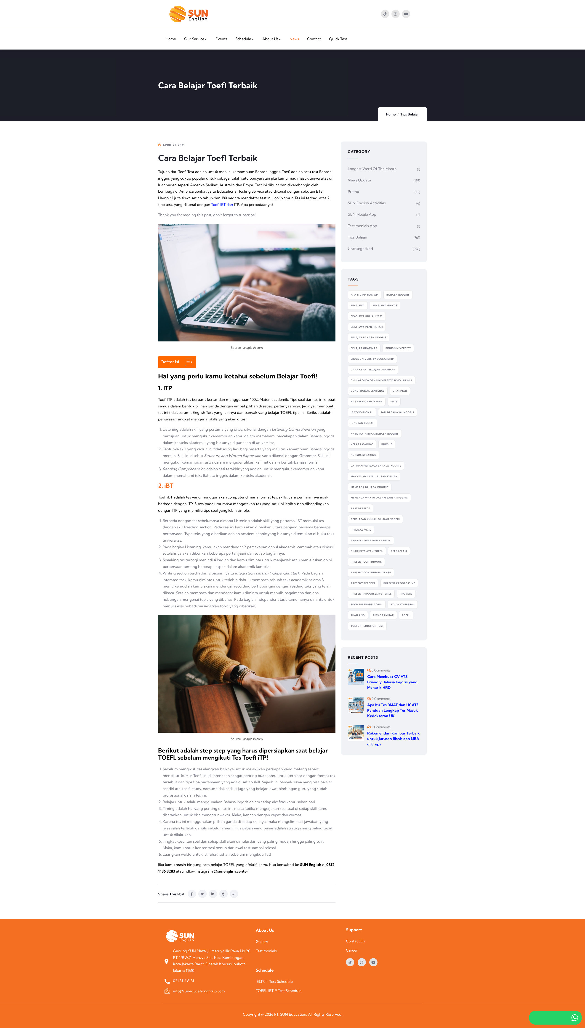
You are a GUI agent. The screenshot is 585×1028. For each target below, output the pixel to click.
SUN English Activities (367, 203)
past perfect (360, 508)
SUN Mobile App (362, 214)
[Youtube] (406, 14)
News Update (359, 180)
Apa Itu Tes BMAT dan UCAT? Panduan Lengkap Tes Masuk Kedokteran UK (392, 710)
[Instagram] (395, 14)
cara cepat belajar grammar (373, 369)
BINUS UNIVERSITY (398, 348)
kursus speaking (363, 455)
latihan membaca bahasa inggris (376, 465)
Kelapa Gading (362, 444)
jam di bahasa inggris (397, 412)
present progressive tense (371, 593)
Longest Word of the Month (372, 168)
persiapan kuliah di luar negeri (375, 519)
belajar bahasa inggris (368, 337)
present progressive (399, 583)
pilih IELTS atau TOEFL (367, 551)
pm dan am (399, 551)
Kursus (386, 444)
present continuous (366, 561)
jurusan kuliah (362, 423)
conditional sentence (368, 390)
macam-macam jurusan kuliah (374, 476)
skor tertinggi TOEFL (367, 604)
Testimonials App (362, 225)
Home (391, 114)
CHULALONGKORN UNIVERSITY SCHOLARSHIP (381, 380)
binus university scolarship (372, 358)
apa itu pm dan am (364, 294)
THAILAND (358, 615)
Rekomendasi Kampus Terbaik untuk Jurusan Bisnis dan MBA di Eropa (393, 738)
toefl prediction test (367, 625)
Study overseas (403, 604)
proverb (406, 593)
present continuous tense (371, 572)
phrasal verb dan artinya (371, 540)
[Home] (188, 14)
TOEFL (406, 615)
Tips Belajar (409, 114)
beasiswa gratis (385, 305)
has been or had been (367, 401)
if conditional (362, 412)
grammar (400, 390)
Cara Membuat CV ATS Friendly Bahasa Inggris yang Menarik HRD (392, 682)
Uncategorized (360, 248)
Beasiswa (358, 305)
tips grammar (383, 615)
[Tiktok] (385, 14)
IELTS (394, 401)
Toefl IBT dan (222, 204)
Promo (353, 191)
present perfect (363, 583)
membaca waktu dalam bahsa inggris (379, 497)
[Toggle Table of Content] (186, 362)
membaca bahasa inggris (369, 487)
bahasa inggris (398, 294)
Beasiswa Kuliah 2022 (367, 316)
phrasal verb (361, 529)
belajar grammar (364, 348)
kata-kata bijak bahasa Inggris (375, 433)
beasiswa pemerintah (367, 326)
